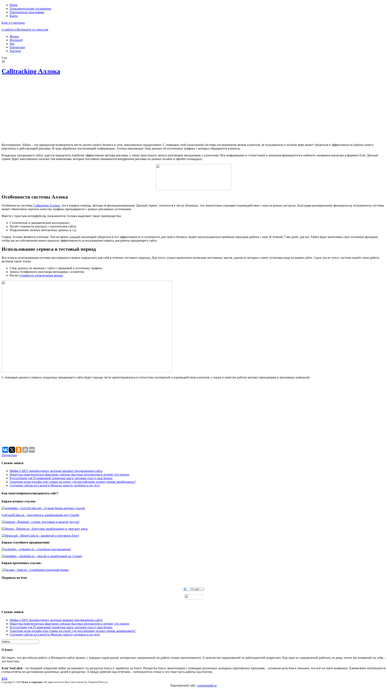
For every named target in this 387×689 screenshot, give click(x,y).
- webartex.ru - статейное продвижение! (44, 549)
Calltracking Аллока (31, 71)
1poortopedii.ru (207, 685)
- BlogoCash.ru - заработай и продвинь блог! (48, 535)
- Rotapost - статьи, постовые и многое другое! (47, 522)
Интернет (16, 40)
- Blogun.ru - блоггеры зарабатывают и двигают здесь (51, 528)
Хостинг (15, 51)
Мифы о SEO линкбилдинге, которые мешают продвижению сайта (56, 471)
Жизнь (14, 36)
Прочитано (17, 47)
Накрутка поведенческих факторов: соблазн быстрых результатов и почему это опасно (69, 474)
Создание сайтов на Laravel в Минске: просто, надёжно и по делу (55, 485)
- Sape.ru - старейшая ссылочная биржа (42, 570)
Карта (14, 16)
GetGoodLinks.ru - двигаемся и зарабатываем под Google (40, 515)
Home (14, 5)
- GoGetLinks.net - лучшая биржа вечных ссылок (51, 508)
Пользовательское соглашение (30, 8)
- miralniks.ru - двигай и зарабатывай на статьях (49, 556)
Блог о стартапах (13, 22)
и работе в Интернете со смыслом (25, 29)
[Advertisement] (61, 109)
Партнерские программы (27, 12)
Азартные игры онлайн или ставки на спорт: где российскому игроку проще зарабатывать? (73, 481)
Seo (12, 43)
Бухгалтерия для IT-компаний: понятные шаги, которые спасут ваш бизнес (61, 478)
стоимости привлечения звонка (41, 275)
